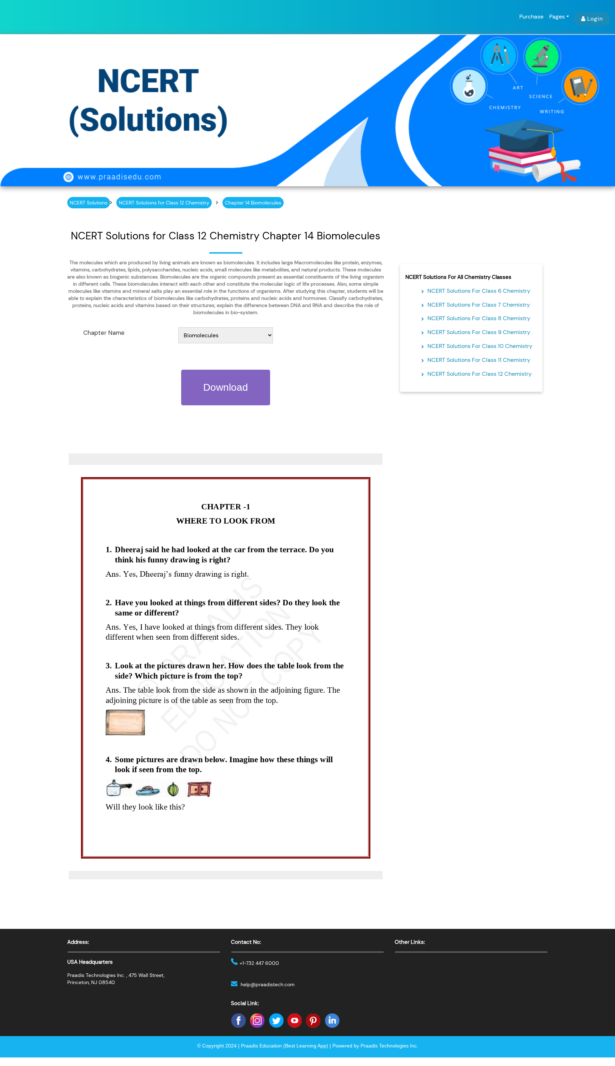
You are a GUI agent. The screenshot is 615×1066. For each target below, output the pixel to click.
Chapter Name (104, 333)
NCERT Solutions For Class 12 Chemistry (479, 374)
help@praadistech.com (268, 984)
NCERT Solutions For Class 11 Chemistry (478, 360)
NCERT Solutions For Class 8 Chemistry (478, 318)
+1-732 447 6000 (259, 963)
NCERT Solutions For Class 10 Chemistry (479, 346)
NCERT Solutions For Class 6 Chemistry (478, 291)
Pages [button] (557, 16)
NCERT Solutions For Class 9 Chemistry (478, 332)
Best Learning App (305, 1046)
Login (595, 18)
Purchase (531, 16)
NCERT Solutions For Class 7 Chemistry (478, 304)
